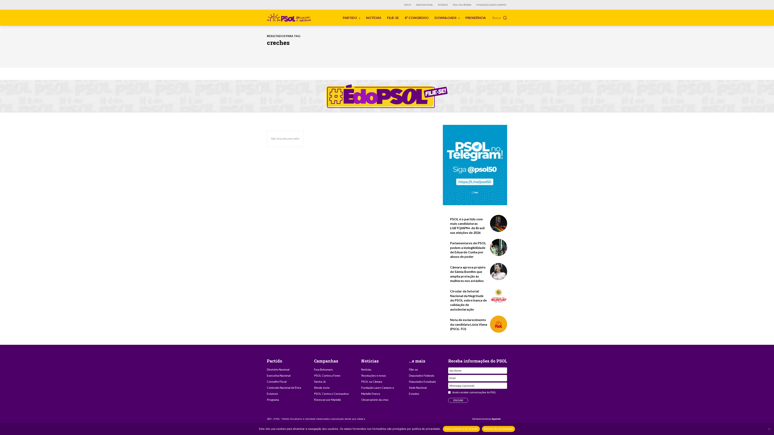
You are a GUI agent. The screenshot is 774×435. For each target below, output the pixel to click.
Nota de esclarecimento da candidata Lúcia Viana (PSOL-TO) (468, 324)
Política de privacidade (498, 428)
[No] (769, 429)
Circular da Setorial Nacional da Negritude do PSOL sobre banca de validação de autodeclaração (468, 300)
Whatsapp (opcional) (461, 385)
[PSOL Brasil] (290, 17)
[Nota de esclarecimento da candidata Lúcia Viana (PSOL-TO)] (498, 324)
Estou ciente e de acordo (461, 428)
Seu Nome (455, 370)
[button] (499, 18)
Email (452, 378)
